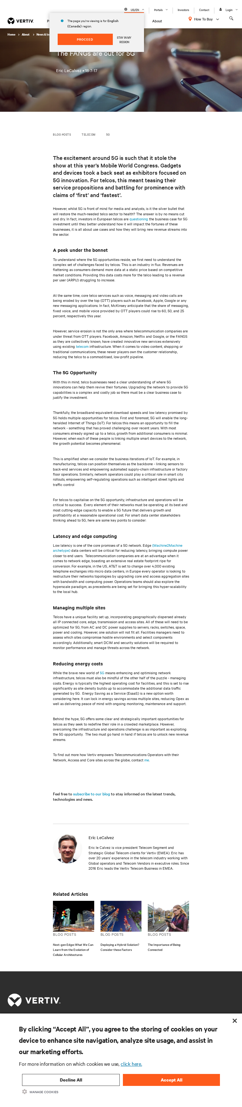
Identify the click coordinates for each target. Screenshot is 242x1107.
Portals (158, 10)
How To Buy (203, 18)
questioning (139, 218)
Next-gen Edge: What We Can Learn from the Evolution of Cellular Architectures (73, 949)
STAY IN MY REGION (124, 39)
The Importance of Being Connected (164, 947)
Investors (183, 10)
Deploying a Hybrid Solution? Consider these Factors (120, 947)
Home (11, 34)
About (157, 20)
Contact (204, 10)
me (146, 759)
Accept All (171, 1080)
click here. (131, 1063)
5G (102, 672)
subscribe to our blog (91, 793)
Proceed (85, 39)
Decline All (71, 1080)
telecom (82, 346)
